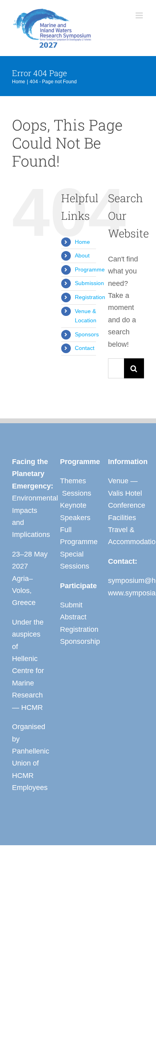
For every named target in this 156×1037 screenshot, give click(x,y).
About (82, 255)
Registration (90, 297)
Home (82, 242)
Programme (90, 269)
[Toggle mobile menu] (140, 15)
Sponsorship (78, 641)
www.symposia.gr (126, 593)
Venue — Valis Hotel (125, 487)
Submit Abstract (73, 611)
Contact (84, 348)
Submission (89, 283)
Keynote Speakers (75, 511)
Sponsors (87, 334)
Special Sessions (74, 560)
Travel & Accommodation (126, 536)
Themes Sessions (75, 487)
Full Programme (78, 536)
